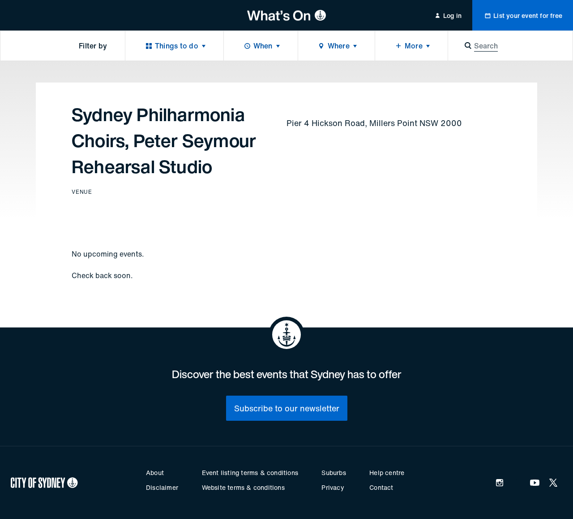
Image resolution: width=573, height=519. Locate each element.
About (155, 472)
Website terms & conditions (243, 487)
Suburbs (333, 472)
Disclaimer (162, 487)
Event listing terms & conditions (250, 472)
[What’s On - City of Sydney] (287, 15)
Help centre (386, 472)
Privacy (332, 487)
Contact (381, 487)
